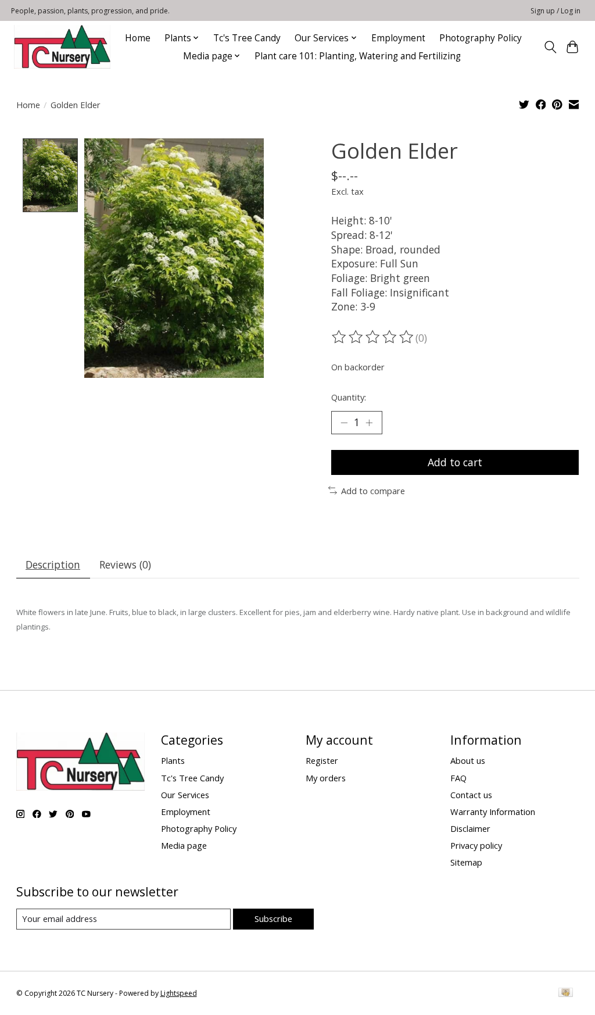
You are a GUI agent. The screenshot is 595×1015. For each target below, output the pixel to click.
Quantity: (348, 397)
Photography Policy (480, 38)
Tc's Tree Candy (247, 38)
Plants (173, 760)
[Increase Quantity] (369, 422)
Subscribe (273, 918)
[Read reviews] (373, 337)
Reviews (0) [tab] (125, 564)
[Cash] (565, 993)
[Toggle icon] (550, 47)
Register (322, 760)
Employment (398, 38)
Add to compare (373, 490)
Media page (184, 845)
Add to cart (455, 462)
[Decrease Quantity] (344, 422)
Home (137, 38)
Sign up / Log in (555, 11)
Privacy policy (476, 845)
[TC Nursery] (62, 47)
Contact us (471, 794)
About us (467, 760)
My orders (326, 778)
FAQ (458, 778)
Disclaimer (470, 828)
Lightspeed (178, 993)
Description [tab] (53, 564)
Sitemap (466, 862)
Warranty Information (492, 811)
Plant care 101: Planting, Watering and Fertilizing (359, 56)
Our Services (185, 794)
